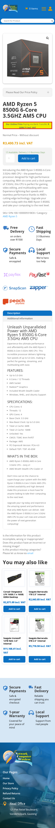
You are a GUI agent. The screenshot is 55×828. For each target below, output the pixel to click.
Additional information (20, 318)
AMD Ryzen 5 (10, 216)
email (30, 553)
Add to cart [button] (14, 608)
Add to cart (28, 158)
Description (13, 313)
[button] (47, 38)
